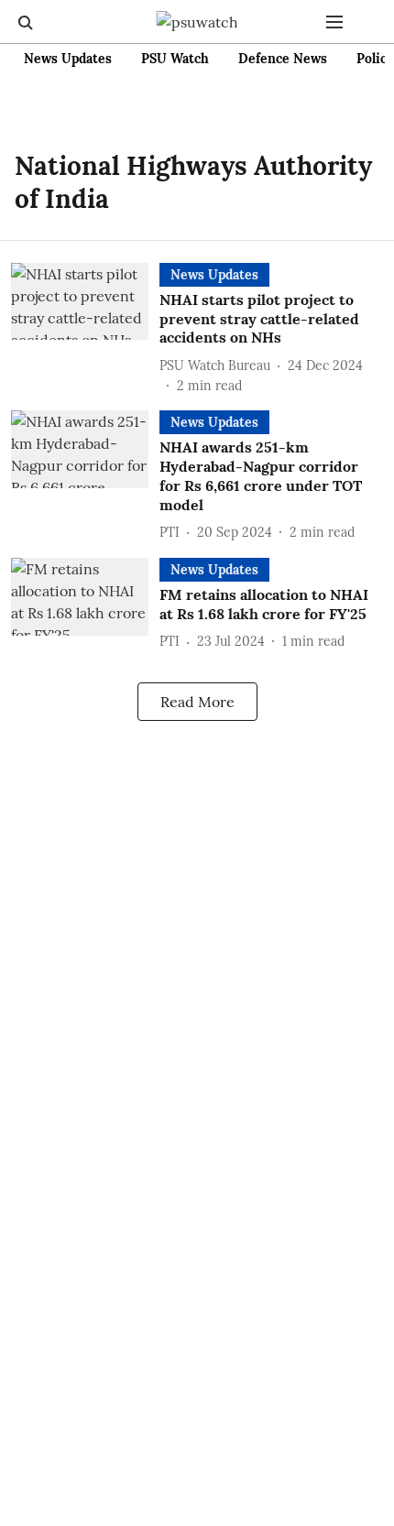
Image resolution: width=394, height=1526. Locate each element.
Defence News (282, 58)
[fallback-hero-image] (85, 329)
